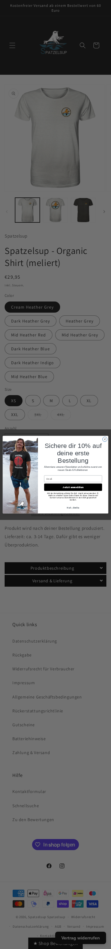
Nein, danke (73, 507)
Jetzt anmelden (73, 487)
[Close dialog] (104, 439)
